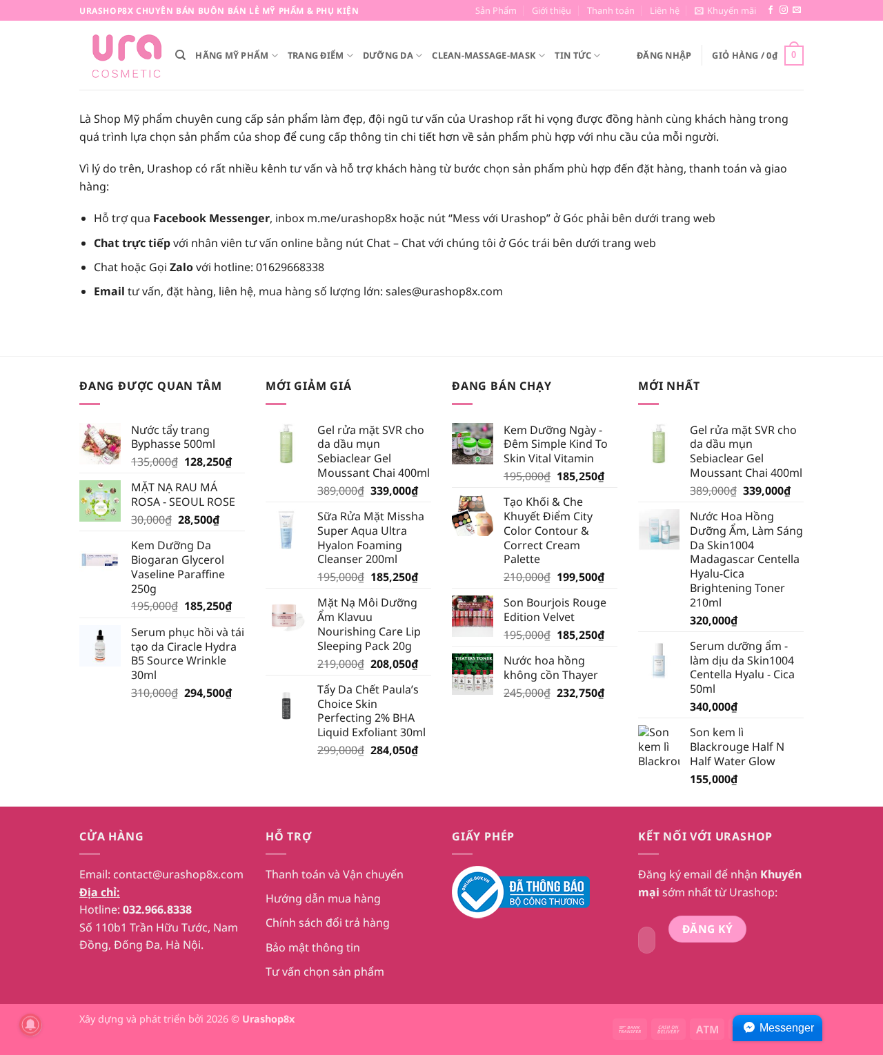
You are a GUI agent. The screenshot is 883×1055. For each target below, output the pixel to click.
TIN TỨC (573, 55)
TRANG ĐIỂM (316, 55)
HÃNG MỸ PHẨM (231, 55)
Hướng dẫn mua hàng (323, 898)
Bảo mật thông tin (313, 947)
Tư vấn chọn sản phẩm (325, 971)
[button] (725, 10)
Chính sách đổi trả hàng (328, 922)
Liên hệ (664, 10)
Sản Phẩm (496, 10)
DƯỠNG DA (388, 55)
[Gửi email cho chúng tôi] (797, 10)
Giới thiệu (551, 10)
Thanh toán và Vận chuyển (335, 874)
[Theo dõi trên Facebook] (770, 10)
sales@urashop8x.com (444, 291)
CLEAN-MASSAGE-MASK (484, 55)
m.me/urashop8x (352, 218)
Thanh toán (611, 10)
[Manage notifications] (30, 1025)
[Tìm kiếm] (180, 55)
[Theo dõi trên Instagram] (784, 10)
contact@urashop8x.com (178, 874)
